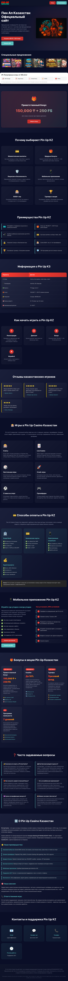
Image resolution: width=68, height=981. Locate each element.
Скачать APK (7, 43)
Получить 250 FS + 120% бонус (12, 38)
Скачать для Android (9, 640)
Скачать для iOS (8, 645)
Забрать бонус (34, 121)
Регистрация (61, 2)
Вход (52, 2)
